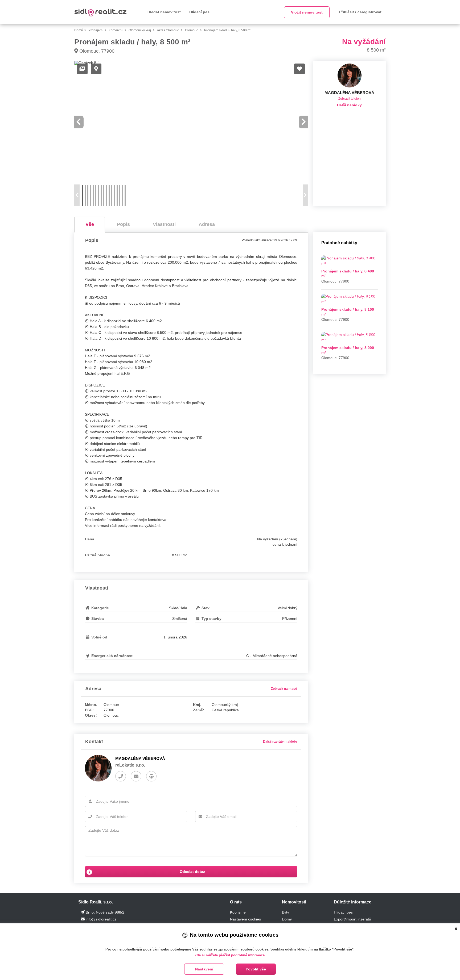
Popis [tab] (123, 224)
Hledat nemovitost (164, 12)
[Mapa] (96, 69)
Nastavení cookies (245, 919)
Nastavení (204, 969)
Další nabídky (349, 105)
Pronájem (95, 30)
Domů (78, 30)
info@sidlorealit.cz (101, 919)
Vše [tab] (89, 224)
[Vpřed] (303, 122)
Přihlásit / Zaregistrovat (360, 12)
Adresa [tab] (207, 224)
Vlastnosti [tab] (164, 224)
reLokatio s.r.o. (130, 765)
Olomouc (192, 30)
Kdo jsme (238, 912)
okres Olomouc (168, 30)
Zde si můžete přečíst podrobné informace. (230, 955)
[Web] (151, 776)
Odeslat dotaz (192, 871)
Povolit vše (256, 969)
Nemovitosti (294, 902)
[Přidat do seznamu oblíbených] (299, 69)
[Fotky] (82, 69)
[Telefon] (120, 776)
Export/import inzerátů (352, 919)
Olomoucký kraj (140, 30)
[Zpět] (78, 122)
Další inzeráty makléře (280, 741)
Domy (287, 919)
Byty (285, 912)
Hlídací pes (199, 12)
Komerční (116, 30)
